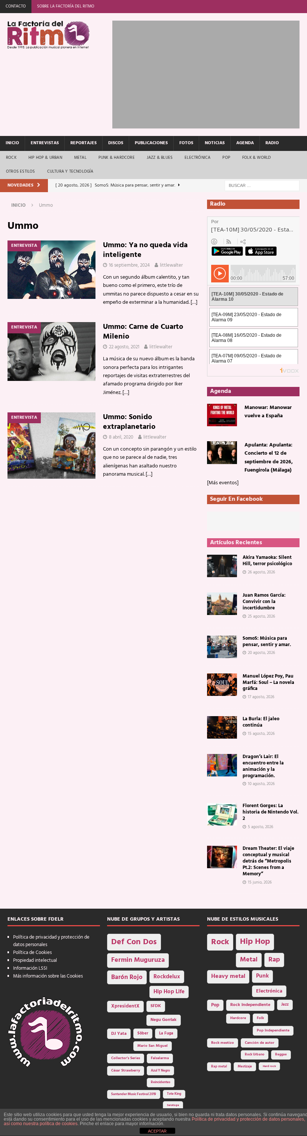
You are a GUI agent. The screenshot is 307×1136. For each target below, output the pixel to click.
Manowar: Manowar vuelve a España (268, 411)
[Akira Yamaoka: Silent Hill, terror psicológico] (222, 566)
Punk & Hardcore (116, 157)
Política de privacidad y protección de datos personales (51, 941)
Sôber (142, 1033)
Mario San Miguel (152, 1046)
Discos (115, 143)
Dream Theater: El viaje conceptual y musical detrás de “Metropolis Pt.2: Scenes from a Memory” (268, 861)
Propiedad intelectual (35, 960)
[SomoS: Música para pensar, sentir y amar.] (222, 647)
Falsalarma (160, 1058)
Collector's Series (125, 1058)
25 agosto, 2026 (261, 616)
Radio (272, 143)
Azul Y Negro (160, 1070)
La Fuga (166, 1033)
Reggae (281, 1054)
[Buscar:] (262, 185)
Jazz (285, 1004)
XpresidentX (125, 1006)
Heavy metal (228, 976)
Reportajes (83, 143)
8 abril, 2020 (121, 437)
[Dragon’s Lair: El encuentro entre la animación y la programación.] (222, 765)
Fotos (186, 143)
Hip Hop (255, 941)
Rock (11, 157)
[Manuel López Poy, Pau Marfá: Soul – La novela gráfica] (222, 684)
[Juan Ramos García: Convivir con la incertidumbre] (222, 604)
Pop (226, 157)
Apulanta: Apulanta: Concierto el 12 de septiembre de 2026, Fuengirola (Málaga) (268, 458)
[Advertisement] (209, 73)
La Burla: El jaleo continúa (261, 722)
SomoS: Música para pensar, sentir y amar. (267, 641)
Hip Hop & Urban (45, 157)
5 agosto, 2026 (260, 827)
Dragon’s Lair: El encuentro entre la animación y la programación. (263, 766)
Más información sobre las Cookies (48, 976)
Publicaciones (151, 143)
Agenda (245, 143)
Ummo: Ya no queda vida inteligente (145, 250)
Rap (274, 959)
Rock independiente (250, 1005)
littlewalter (171, 265)
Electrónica (197, 157)
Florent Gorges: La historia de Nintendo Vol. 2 (270, 812)
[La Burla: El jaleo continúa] (222, 727)
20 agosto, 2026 (261, 652)
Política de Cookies (32, 953)
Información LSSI (30, 968)
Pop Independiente (273, 1030)
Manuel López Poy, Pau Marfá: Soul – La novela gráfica (268, 682)
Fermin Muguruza (138, 960)
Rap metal (219, 1066)
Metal (80, 157)
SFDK (156, 1006)
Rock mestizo (222, 1043)
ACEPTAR (157, 1131)
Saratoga (173, 1105)
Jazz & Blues (160, 157)
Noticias (215, 143)
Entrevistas (45, 143)
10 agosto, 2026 (261, 784)
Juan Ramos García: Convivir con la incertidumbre (264, 601)
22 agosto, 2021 (124, 347)
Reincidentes (160, 1082)
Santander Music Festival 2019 (133, 1094)
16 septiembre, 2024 (129, 265)
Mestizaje (245, 1066)
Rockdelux (167, 976)
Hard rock (269, 1066)
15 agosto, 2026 (261, 733)
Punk (262, 976)
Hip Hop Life (169, 992)
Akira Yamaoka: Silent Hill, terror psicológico (267, 561)
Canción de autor (259, 1043)
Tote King (174, 1094)
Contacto (16, 6)
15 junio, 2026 (260, 882)
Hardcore (238, 1018)
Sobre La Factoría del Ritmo (65, 6)
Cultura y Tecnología (70, 171)
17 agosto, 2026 (261, 697)
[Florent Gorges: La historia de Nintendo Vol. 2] (222, 814)
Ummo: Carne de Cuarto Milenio (143, 332)
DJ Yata (119, 1033)
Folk (260, 1018)
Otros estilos (20, 171)
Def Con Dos (134, 942)
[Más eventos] (222, 483)
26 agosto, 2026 (261, 572)
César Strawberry (125, 1070)
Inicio (12, 143)
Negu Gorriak (164, 1020)
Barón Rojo (127, 977)
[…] (194, 302)
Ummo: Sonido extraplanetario (129, 422)
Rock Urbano (254, 1054)
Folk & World (256, 157)
